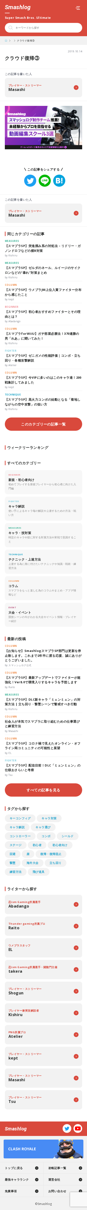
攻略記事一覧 (57, 1168)
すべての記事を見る (43, 789)
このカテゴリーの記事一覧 (43, 424)
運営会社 (54, 1179)
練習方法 (16, 872)
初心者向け (59, 845)
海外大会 (33, 863)
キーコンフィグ (20, 818)
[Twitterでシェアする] (30, 181)
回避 (13, 854)
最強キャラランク (17, 1179)
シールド (68, 836)
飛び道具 (39, 872)
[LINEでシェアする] (45, 181)
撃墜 (13, 863)
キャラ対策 (49, 818)
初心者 (37, 845)
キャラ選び (43, 827)
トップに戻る (14, 1168)
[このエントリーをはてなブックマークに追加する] (59, 181)
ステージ (16, 845)
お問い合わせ (57, 1191)
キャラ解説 (17, 827)
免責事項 (11, 1191)
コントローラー (20, 836)
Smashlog (18, 7)
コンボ (46, 836)
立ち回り (56, 863)
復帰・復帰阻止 (50, 854)
